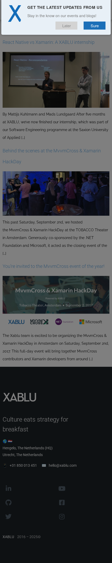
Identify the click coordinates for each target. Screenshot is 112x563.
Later (66, 25)
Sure (95, 25)
